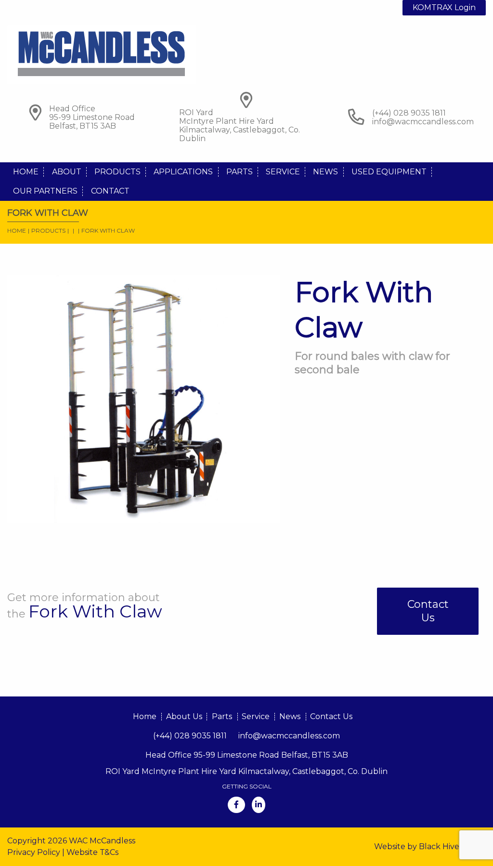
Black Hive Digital (452, 846)
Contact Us (428, 611)
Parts (239, 171)
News (325, 171)
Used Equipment (389, 171)
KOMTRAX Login (444, 7)
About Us (184, 716)
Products (117, 171)
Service (283, 171)
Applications (183, 171)
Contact (110, 191)
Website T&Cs (92, 852)
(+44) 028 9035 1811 (190, 735)
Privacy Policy (33, 852)
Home (26, 171)
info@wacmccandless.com (423, 121)
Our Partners (45, 191)
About (66, 171)
